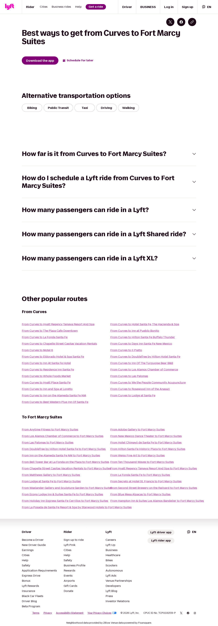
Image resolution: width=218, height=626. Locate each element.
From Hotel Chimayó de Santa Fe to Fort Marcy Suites (146, 442)
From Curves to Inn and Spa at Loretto (47, 389)
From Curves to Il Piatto (126, 350)
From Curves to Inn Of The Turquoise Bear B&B (141, 363)
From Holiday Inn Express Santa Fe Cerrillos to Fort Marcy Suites (65, 501)
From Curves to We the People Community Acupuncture (148, 382)
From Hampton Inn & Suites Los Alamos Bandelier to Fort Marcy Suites (157, 501)
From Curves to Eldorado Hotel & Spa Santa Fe (53, 357)
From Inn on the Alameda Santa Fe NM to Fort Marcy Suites (61, 455)
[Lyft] (9, 6)
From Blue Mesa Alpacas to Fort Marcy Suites (140, 494)
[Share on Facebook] (181, 22)
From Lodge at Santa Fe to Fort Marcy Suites (51, 481)
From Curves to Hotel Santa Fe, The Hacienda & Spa (144, 324)
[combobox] (206, 7)
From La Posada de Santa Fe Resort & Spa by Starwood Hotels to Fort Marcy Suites (77, 507)
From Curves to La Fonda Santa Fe (44, 337)
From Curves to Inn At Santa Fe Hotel (46, 363)
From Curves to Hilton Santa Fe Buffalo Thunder (142, 337)
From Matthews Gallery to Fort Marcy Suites (51, 475)
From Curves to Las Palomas (129, 376)
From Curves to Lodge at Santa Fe (132, 395)
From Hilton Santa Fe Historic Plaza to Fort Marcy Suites (147, 449)
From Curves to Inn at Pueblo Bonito (134, 331)
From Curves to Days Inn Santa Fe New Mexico (141, 344)
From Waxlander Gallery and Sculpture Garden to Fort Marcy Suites (67, 488)
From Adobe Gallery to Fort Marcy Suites (137, 430)
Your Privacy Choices (99, 613)
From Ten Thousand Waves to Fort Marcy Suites (142, 462)
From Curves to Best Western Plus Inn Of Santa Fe (55, 402)
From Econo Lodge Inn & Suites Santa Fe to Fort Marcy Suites (62, 494)
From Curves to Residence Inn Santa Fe (48, 370)
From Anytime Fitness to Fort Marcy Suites (50, 430)
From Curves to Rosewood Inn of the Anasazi (140, 389)
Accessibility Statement (69, 613)
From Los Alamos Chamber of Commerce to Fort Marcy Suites (62, 436)
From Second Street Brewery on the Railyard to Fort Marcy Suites (153, 488)
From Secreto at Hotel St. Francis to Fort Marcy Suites (146, 481)
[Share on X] (170, 22)
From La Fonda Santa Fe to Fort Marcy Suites (140, 475)
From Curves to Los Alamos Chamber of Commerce (144, 370)
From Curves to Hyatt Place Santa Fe (46, 382)
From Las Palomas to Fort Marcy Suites (47, 442)
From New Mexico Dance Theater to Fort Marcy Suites (146, 436)
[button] (109, 154)
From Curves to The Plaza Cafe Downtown (50, 331)
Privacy (47, 613)
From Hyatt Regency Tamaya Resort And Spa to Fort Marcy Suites (153, 468)
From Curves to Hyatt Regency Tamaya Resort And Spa (58, 324)
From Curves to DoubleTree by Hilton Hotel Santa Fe (145, 357)
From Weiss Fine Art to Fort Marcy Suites (137, 455)
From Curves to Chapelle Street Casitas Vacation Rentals (59, 344)
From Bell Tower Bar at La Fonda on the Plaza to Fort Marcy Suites (65, 462)
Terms (35, 613)
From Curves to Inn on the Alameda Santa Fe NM (54, 395)
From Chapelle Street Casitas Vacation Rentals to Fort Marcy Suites (66, 468)
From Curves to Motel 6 (37, 350)
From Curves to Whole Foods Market (46, 376)
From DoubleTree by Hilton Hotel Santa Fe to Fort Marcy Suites (64, 449)
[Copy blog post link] (192, 22)
